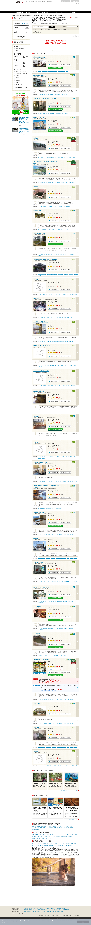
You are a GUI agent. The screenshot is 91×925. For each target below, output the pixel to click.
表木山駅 (39, 255)
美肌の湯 (38, 838)
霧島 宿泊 (54, 601)
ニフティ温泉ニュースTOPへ (72, 819)
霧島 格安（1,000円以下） (52, 765)
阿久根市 (46, 826)
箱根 (30, 909)
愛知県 (59, 908)
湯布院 (62, 909)
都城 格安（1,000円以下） (52, 157)
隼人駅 (68, 254)
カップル (47, 834)
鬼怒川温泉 (66, 909)
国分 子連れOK (47, 365)
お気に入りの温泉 (65, 1)
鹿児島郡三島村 (69, 827)
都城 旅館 (60, 71)
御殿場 (44, 911)
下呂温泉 (43, 909)
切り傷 (51, 834)
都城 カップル (44, 71)
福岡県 (63, 908)
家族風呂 (70, 836)
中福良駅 (39, 275)
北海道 (52, 908)
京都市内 (54, 911)
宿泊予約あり (57, 29)
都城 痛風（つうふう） (54, 438)
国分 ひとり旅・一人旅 (54, 365)
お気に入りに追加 (66, 64)
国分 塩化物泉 (40, 254)
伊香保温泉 (48, 909)
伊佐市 (60, 827)
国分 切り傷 (48, 294)
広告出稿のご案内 (54, 915)
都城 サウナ (66, 157)
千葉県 (33, 908)
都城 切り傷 (52, 94)
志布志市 (48, 827)
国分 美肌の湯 (40, 456)
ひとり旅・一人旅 (65, 834)
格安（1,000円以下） (37, 834)
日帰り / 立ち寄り (20, 48)
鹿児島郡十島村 (35, 829)
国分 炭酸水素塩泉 (41, 294)
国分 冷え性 (53, 294)
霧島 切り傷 (56, 628)
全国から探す (25, 23)
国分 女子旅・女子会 (64, 365)
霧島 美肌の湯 (59, 601)
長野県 (56, 908)
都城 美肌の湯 (52, 113)
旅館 (57, 838)
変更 (27, 27)
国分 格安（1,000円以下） (67, 581)
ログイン (73, 3)
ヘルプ (70, 915)
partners (29, 920)
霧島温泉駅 (71, 628)
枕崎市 (42, 826)
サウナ (58, 834)
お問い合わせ (76, 915)
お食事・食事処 (73, 834)
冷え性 (55, 834)
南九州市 (56, 827)
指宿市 (54, 826)
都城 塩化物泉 (48, 508)
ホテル (73, 836)
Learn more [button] (5, 922)
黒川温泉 (58, 909)
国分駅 (64, 254)
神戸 (62, 911)
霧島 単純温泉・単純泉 (42, 317)
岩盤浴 (17, 78)
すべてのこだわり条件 (21, 87)
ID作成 (77, 3)
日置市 (67, 826)
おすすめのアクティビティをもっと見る (69, 790)
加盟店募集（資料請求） (44, 915)
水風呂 (33, 838)
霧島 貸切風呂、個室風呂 (52, 274)
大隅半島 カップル (70, 341)
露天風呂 (34, 836)
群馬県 (41, 908)
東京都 (45, 908)
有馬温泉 (33, 909)
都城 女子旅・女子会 (64, 412)
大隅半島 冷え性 (62, 341)
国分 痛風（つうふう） (52, 254)
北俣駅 (67, 71)
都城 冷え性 (57, 94)
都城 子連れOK (45, 229)
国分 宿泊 (45, 254)
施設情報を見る (54, 64)
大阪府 (48, 908)
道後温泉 (53, 909)
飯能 (42, 911)
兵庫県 (37, 908)
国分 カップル (59, 294)
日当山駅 (72, 254)
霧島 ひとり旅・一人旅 (42, 274)
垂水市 (58, 826)
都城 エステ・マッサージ (63, 229)
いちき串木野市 (35, 827)
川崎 (28, 911)
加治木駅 (39, 386)
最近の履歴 (75, 1)
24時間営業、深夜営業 (21, 73)
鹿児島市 (34, 826)
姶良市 (63, 827)
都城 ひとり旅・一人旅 (52, 71)
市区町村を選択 (21, 37)
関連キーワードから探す (18, 913)
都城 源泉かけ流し (67, 206)
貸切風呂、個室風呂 (55, 836)
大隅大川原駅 (71, 182)
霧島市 (71, 826)
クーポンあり (48, 29)
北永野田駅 (71, 274)
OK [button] (83, 922)
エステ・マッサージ (50, 838)
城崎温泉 (38, 909)
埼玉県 (30, 908)
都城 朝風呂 (60, 157)
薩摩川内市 (62, 826)
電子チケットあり (39, 29)
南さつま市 (42, 827)
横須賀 (30, 911)
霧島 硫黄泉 (40, 601)
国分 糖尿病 (60, 254)
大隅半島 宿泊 (40, 655)
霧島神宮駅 (66, 274)
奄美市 (51, 827)
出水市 (50, 826)
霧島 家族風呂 (60, 274)
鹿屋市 (38, 826)
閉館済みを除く (66, 29)
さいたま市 (37, 911)
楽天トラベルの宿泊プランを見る (55, 67)
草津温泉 (26, 909)
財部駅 (63, 71)
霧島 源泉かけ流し (61, 765)
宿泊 (44, 834)
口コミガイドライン (64, 915)
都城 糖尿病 (62, 438)
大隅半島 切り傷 (55, 341)
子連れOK (43, 838)
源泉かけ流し (40, 836)
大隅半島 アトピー (47, 655)
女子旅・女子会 (47, 836)
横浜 (25, 911)
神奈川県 (26, 908)
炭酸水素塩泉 (64, 836)
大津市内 (58, 911)
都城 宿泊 (39, 71)
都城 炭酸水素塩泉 (41, 94)
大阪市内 (49, 911)
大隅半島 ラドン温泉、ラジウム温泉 (45, 341)
